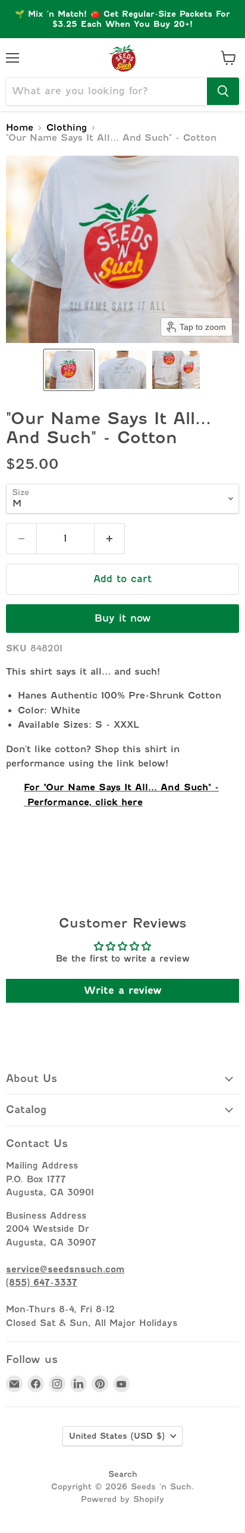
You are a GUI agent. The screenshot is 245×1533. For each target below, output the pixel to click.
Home (19, 128)
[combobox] (106, 91)
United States (117, 1436)
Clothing (66, 128)
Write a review (123, 990)
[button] (69, 370)
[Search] (223, 91)
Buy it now (123, 618)
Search (122, 1474)
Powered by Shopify (122, 1499)
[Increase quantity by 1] (110, 538)
